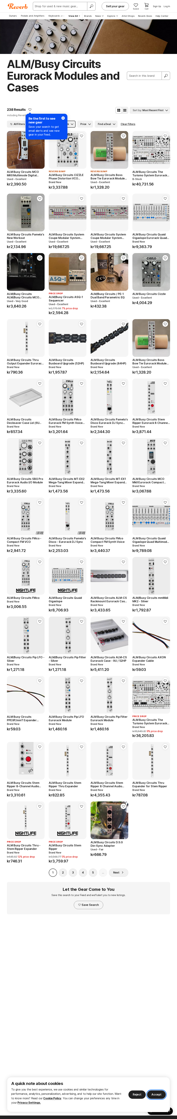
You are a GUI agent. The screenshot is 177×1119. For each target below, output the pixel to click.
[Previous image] (12, 150)
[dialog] (88, 1094)
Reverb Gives (145, 16)
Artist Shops (128, 16)
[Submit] (166, 76)
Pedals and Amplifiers (32, 15)
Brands (88, 16)
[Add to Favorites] (30, 109)
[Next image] (40, 150)
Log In (167, 6)
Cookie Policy (52, 1098)
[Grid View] (119, 110)
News (98, 16)
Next (116, 872)
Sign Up (157, 6)
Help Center (162, 16)
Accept (156, 1094)
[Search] (91, 6)
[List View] (125, 110)
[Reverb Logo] (18, 6)
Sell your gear (115, 6)
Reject (137, 1094)
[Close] (63, 118)
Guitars (13, 15)
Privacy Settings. (29, 1102)
